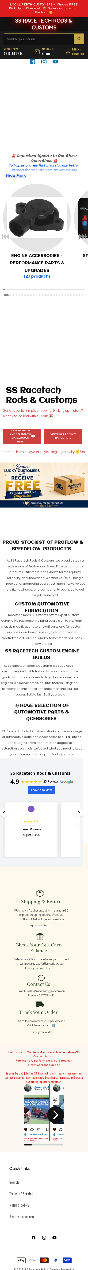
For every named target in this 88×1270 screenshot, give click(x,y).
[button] (5, 237)
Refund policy (19, 1205)
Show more (16, 176)
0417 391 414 (13, 53)
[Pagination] (6, 295)
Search (14, 1182)
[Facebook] (32, 61)
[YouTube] (55, 61)
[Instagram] (43, 61)
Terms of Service (21, 1193)
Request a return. (22, 1216)
